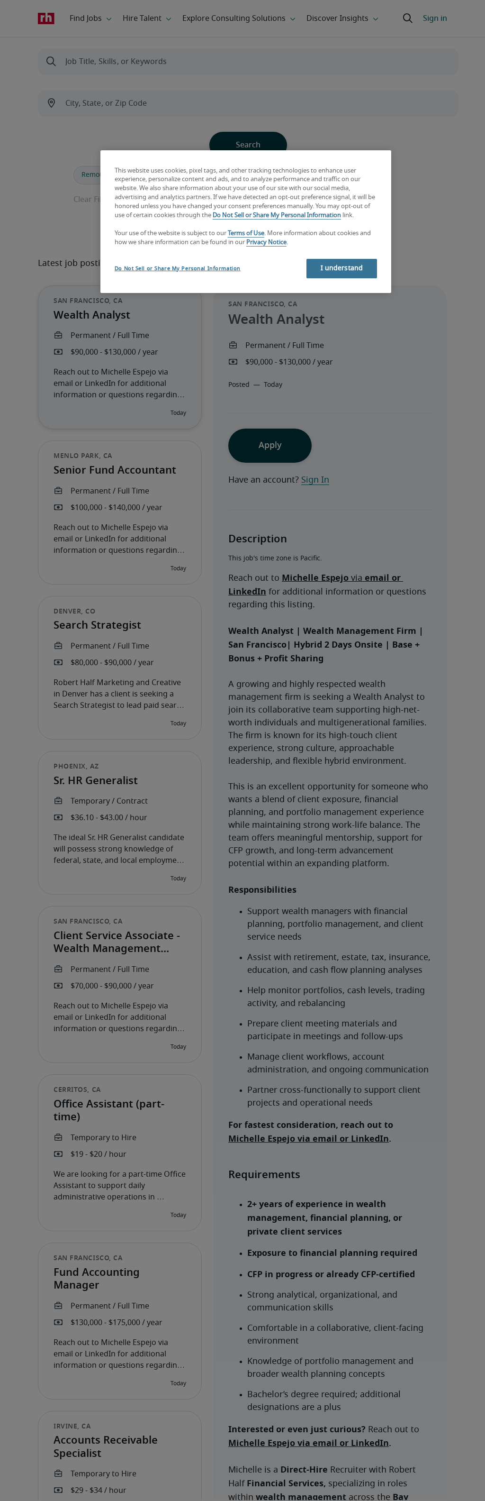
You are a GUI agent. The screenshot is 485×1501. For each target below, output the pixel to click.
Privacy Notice (266, 242)
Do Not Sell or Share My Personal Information (277, 215)
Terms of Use (246, 233)
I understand (342, 268)
